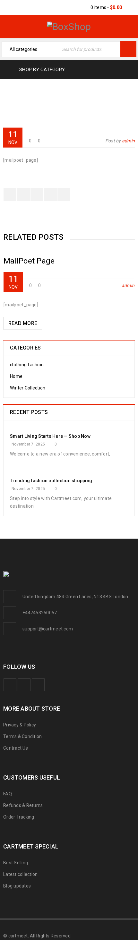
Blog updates (17, 885)
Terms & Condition (22, 736)
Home (23, 100)
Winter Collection (27, 387)
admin (128, 140)
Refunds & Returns (23, 805)
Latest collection (20, 874)
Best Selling (15, 862)
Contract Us (15, 748)
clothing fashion (27, 364)
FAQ (7, 793)
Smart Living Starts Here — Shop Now (50, 436)
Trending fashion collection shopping (51, 480)
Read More (22, 323)
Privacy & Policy (19, 724)
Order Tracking (18, 817)
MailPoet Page (58, 100)
